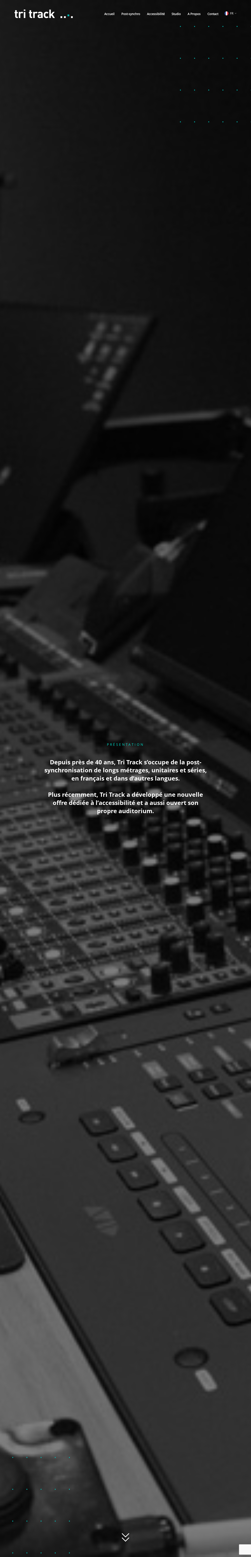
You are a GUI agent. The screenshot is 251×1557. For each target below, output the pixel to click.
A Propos (194, 14)
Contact (212, 14)
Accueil (109, 14)
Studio (176, 14)
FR (231, 13)
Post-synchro (130, 14)
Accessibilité (156, 14)
